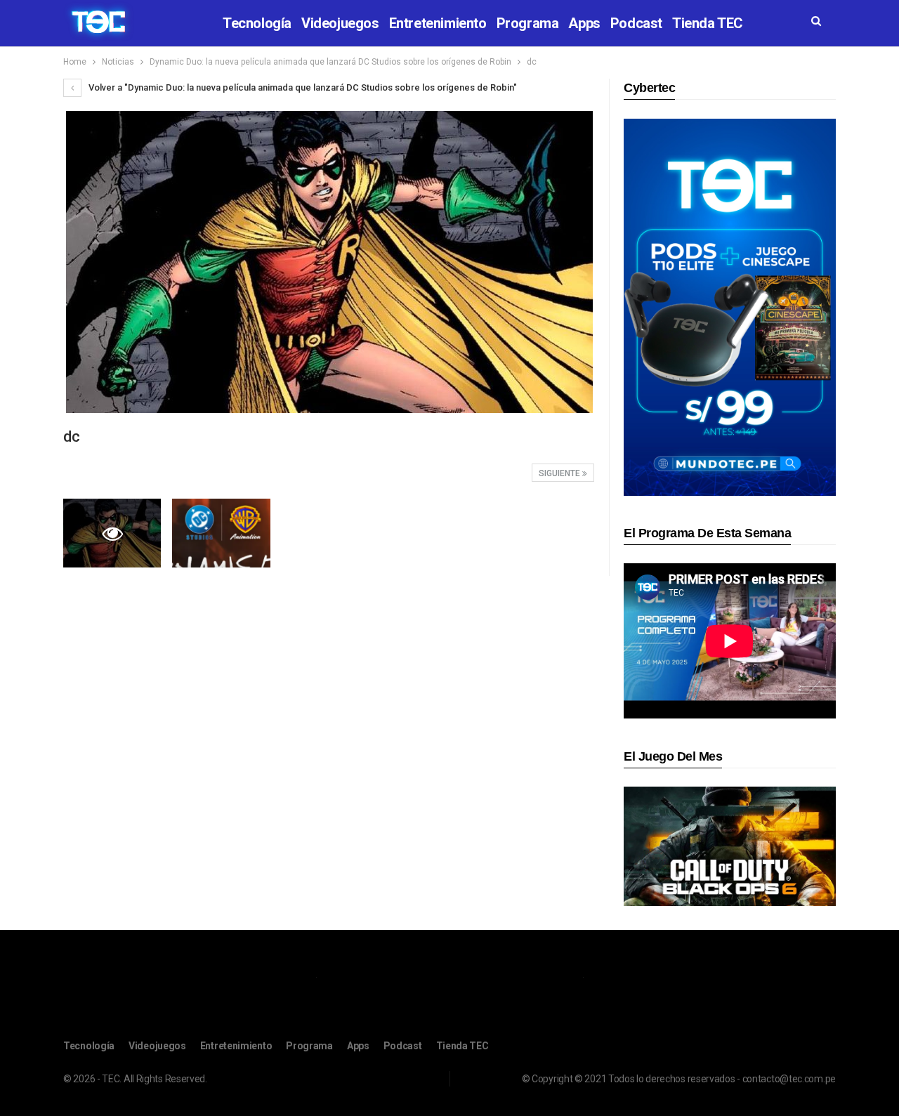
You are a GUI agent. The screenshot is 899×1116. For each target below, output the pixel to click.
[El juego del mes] (730, 846)
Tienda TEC (707, 23)
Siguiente (560, 473)
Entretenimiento (438, 23)
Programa (528, 23)
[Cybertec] (730, 306)
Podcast (636, 23)
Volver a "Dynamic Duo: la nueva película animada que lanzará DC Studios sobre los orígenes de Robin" (301, 87)
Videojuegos (340, 23)
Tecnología (257, 23)
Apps (584, 23)
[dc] (221, 533)
